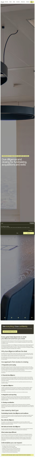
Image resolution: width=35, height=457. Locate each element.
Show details (30, 230)
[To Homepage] (2, 2)
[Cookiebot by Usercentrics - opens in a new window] (30, 223)
